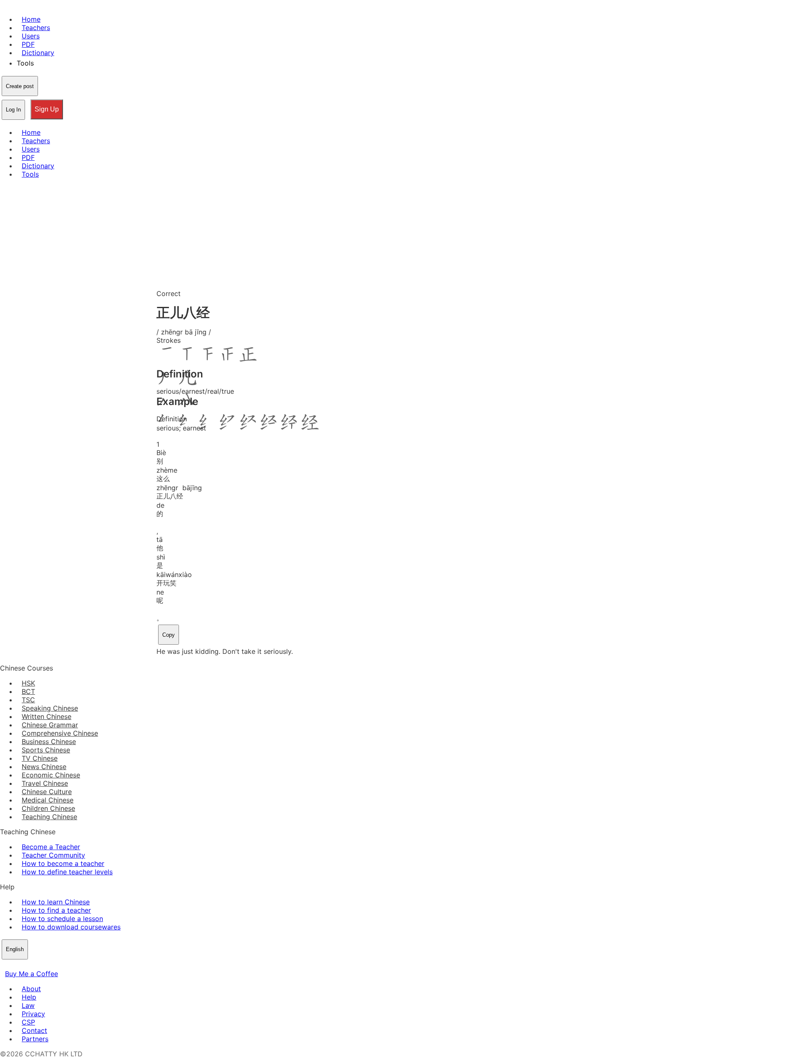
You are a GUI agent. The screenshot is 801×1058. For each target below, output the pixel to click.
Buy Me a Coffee (31, 973)
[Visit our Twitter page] (15, 965)
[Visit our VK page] (25, 965)
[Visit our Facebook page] (5, 965)
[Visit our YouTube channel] (35, 965)
